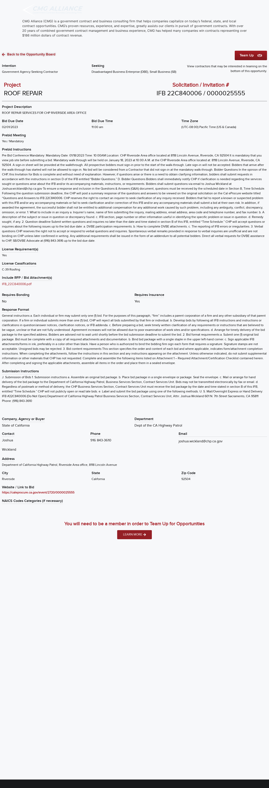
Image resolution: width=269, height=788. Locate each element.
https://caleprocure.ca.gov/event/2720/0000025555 (38, 492)
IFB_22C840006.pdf (17, 284)
